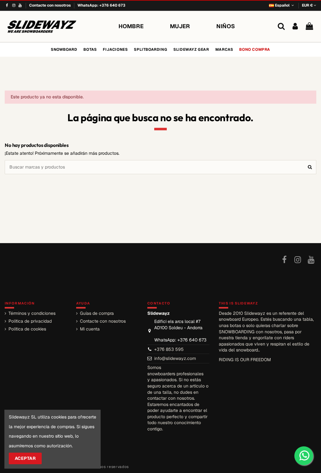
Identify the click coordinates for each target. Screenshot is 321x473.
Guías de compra (97, 313)
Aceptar (25, 458)
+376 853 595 (169, 349)
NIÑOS (225, 26)
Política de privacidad (30, 321)
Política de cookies (27, 329)
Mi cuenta (90, 329)
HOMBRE (131, 26)
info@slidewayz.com (175, 358)
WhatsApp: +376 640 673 (101, 5)
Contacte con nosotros (50, 5)
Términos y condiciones (31, 313)
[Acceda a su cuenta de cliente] (295, 26)
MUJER (180, 26)
